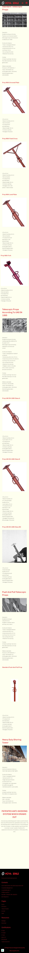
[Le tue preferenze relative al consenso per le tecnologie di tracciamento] (2, 950)
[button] (22, 3)
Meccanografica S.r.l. (14, 950)
